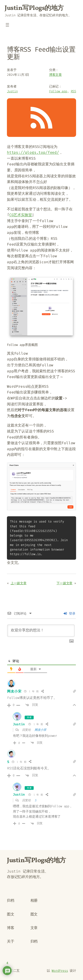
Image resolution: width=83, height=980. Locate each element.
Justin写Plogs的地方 (34, 8)
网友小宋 (14, 691)
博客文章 (55, 75)
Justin (12, 91)
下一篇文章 (64, 583)
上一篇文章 (19, 583)
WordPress (60, 971)
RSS (73, 91)
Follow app (58, 91)
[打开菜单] (7, 25)
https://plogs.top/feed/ (33, 152)
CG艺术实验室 (20, 214)
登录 (71, 613)
